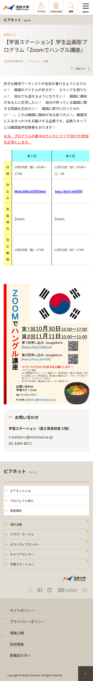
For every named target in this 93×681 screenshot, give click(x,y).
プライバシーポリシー (27, 621)
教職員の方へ (20, 655)
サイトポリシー (22, 610)
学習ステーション (22, 564)
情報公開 (17, 632)
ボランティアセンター (25, 544)
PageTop (85, 673)
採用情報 (17, 644)
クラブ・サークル (22, 534)
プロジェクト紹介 (22, 500)
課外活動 (16, 524)
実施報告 (16, 510)
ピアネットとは (20, 491)
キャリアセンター (22, 554)
